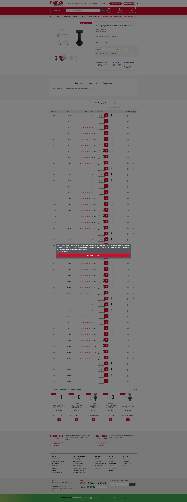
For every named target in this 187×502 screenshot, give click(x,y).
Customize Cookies (63, 251)
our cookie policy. (83, 249)
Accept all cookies (93, 255)
